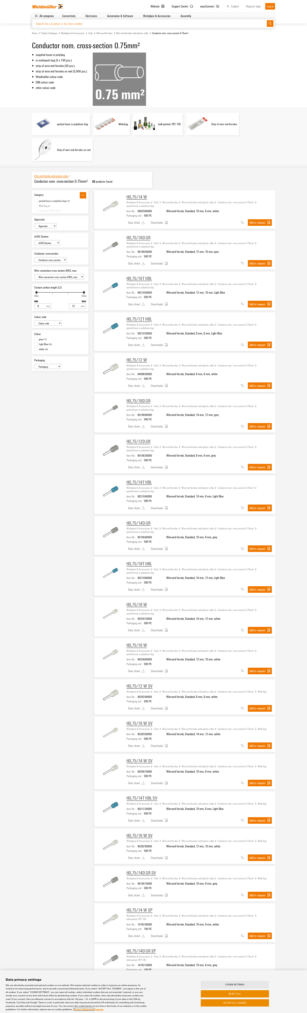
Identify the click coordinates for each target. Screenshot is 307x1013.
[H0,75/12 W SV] (110, 695)
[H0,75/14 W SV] (110, 770)
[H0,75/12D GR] (110, 451)
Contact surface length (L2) (48, 287)
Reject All (235, 993)
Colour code (40, 316)
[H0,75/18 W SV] (110, 733)
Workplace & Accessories (73, 33)
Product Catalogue (49, 33)
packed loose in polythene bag (140, 206)
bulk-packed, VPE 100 (136, 919)
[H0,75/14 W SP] (110, 919)
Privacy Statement (84, 1009)
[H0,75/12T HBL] (110, 328)
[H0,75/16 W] (110, 654)
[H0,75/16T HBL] (110, 288)
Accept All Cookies (234, 1002)
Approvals (39, 219)
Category (39, 194)
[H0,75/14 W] (110, 206)
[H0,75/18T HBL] (110, 573)
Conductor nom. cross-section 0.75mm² (236, 202)
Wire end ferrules (104, 33)
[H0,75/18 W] (110, 614)
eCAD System (41, 236)
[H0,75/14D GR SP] (110, 960)
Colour (37, 334)
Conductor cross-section (46, 253)
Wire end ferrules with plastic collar (132, 33)
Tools (90, 33)
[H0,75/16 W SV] (110, 845)
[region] (153, 991)
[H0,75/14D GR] (110, 532)
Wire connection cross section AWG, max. (55, 270)
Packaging (39, 360)
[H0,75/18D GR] (110, 410)
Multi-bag (262, 691)
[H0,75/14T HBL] (110, 491)
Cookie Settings (234, 984)
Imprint (99, 1009)
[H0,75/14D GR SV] (110, 882)
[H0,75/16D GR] (110, 247)
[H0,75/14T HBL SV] (110, 807)
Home (34, 33)
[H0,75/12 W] (110, 369)
